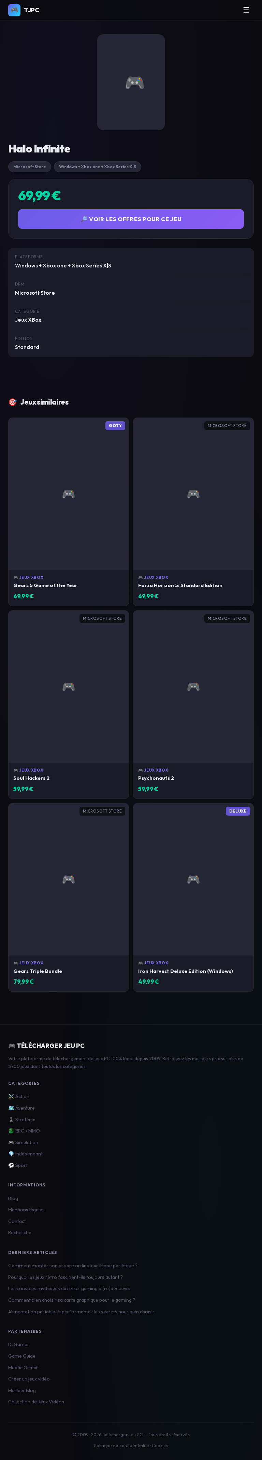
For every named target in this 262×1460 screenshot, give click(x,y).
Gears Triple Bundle (37, 971)
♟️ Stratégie (21, 1119)
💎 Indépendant (25, 1154)
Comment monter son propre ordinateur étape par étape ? (72, 1265)
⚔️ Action (18, 1096)
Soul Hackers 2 (31, 778)
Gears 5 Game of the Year (45, 585)
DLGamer (18, 1344)
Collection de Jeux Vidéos (36, 1402)
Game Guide (21, 1356)
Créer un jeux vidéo (29, 1379)
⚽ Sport (18, 1165)
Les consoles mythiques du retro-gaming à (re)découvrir (69, 1288)
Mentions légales (26, 1210)
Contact (17, 1221)
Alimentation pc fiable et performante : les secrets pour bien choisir (81, 1312)
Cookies (160, 1445)
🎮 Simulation (23, 1142)
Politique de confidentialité (121, 1445)
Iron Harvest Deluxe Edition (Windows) (185, 971)
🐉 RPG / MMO (24, 1131)
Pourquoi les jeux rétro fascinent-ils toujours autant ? (65, 1277)
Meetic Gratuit (23, 1367)
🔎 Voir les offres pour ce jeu (131, 218)
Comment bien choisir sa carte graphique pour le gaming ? (71, 1300)
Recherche (19, 1232)
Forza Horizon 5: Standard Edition (180, 585)
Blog (13, 1198)
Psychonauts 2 (156, 778)
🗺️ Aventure (21, 1108)
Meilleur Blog (22, 1390)
